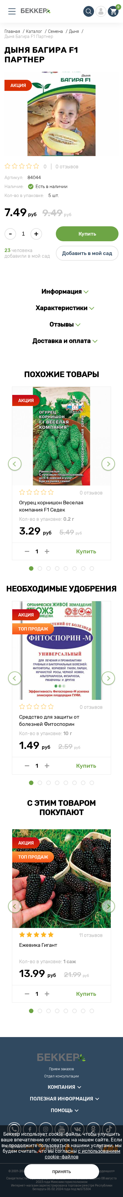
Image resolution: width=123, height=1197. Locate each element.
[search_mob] (88, 11)
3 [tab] (48, 568)
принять (61, 1171)
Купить (87, 234)
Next (108, 464)
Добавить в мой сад (87, 253)
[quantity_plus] (47, 551)
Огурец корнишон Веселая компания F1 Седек (51, 506)
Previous (14, 464)
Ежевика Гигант (38, 945)
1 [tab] (31, 568)
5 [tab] (66, 568)
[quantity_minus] (27, 551)
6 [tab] (74, 568)
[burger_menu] (11, 11)
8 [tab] (92, 568)
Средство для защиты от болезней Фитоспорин (49, 720)
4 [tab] (57, 568)
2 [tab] (40, 568)
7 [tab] (83, 568)
